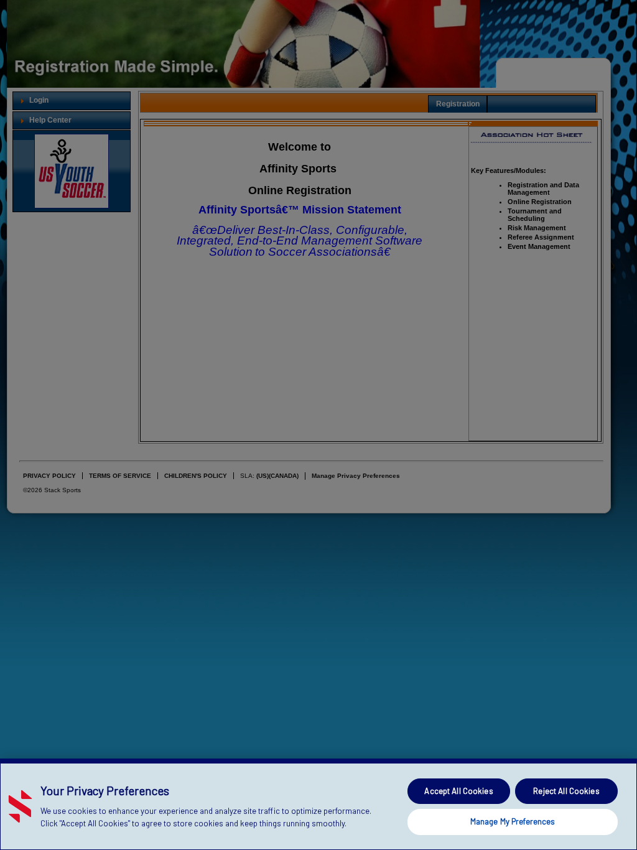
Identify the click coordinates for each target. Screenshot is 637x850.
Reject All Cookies (566, 791)
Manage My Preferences (513, 821)
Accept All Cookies (458, 791)
